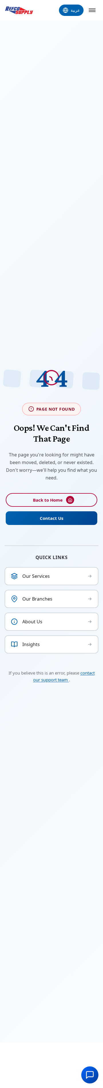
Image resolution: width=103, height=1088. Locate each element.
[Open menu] (92, 10)
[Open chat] (89, 1074)
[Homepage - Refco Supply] (19, 10)
